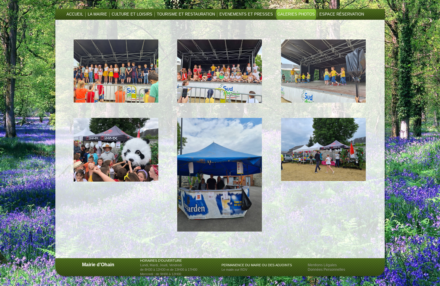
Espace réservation (341, 14)
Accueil (74, 14)
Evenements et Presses (246, 14)
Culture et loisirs (132, 14)
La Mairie (97, 14)
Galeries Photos (296, 14)
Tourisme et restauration (186, 14)
